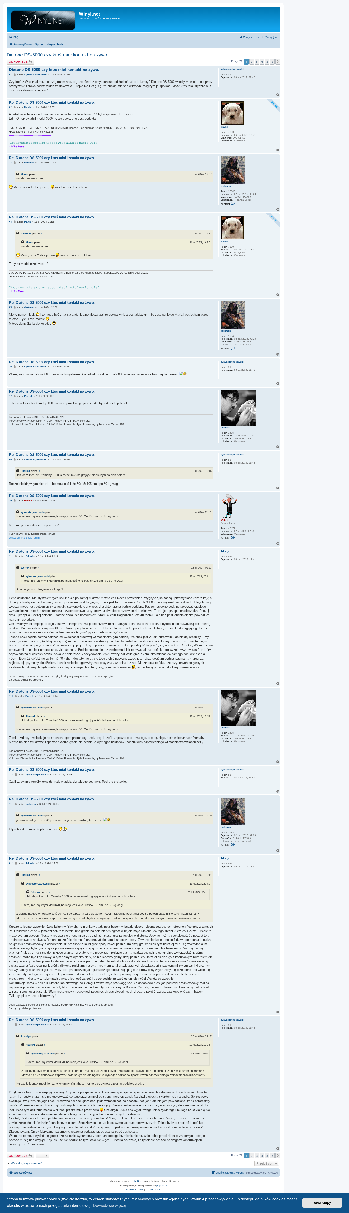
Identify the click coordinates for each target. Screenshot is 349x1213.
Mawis (224, 127)
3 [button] (257, 61)
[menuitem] (14, 37)
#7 (10, 396)
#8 (10, 459)
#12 (11, 774)
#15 (11, 1024)
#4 (10, 221)
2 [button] (251, 61)
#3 (10, 162)
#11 (11, 696)
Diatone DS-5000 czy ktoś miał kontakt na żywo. (57, 54)
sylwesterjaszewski (232, 69)
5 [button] (267, 61)
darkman (226, 186)
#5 (10, 307)
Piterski (225, 427)
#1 (10, 74)
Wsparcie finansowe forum (24, 537)
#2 (10, 107)
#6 (10, 366)
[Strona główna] (43, 19)
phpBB (137, 1181)
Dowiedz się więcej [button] (109, 1206)
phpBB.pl (161, 1185)
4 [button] (262, 61)
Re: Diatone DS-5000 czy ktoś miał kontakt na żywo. (52, 102)
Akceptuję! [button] (322, 1203)
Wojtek (224, 520)
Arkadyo (225, 551)
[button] (277, 61)
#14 (11, 863)
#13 (11, 804)
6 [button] (272, 61)
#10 (11, 556)
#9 (10, 500)
